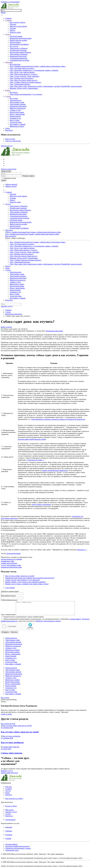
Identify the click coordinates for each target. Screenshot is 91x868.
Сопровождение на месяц (19, 60)
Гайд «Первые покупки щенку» (22, 78)
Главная (8, 18)
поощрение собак (7, 561)
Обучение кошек (16, 36)
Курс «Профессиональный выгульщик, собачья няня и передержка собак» (38, 66)
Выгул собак (14, 120)
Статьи (8, 96)
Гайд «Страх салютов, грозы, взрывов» (25, 76)
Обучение (9, 62)
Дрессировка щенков (18, 104)
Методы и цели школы (18, 26)
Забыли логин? (11, 186)
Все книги (14, 92)
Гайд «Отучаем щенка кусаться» (22, 68)
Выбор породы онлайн (18, 40)
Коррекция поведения (18, 56)
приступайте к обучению (41, 504)
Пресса (12, 30)
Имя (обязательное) (8, 596)
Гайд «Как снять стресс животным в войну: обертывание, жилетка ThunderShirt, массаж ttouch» (46, 86)
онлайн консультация (9, 563)
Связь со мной (6, 714)
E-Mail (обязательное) (9, 600)
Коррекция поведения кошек (21, 38)
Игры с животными (17, 114)
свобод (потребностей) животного (55, 470)
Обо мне (13, 24)
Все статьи (14, 98)
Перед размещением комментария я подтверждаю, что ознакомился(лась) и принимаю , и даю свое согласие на (45, 620)
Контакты (9, 130)
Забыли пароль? (11, 184)
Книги (7, 90)
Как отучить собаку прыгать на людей (19, 576)
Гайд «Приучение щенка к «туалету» (24, 74)
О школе (8, 20)
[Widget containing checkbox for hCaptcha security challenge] (17, 626)
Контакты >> (82, 550)
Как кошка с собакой (17, 124)
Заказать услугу (7, 146)
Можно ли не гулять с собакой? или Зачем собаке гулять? (27, 584)
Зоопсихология (15, 100)
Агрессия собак (16, 122)
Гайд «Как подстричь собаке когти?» (24, 80)
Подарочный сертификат (19, 44)
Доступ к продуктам (13, 141)
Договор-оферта (11, 844)
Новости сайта (15, 32)
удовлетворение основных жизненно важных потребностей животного (58, 419)
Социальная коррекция (18, 58)
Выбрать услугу (7, 771)
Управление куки (12, 850)
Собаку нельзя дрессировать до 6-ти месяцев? (22, 580)
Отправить (5, 632)
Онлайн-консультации (18, 50)
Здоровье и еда (15, 118)
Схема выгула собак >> (36, 460)
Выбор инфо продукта (9, 773)
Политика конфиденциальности (17, 846)
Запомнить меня (10, 178)
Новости (8, 795)
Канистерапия (15, 42)
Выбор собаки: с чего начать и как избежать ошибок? (25, 582)
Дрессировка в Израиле (19, 54)
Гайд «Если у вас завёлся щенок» (22, 72)
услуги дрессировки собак (11, 565)
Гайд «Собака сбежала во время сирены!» (25, 82)
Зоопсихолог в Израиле (19, 48)
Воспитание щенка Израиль (20, 52)
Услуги (8, 34)
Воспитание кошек (17, 112)
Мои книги (9, 810)
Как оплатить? (10, 236)
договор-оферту (75, 619)
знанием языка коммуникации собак (32, 439)
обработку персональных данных (48, 621)
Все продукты (15, 64)
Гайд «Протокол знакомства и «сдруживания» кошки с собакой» (34, 70)
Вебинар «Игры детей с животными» (24, 88)
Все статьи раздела (8, 724)
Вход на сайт (10, 139)
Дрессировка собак (17, 102)
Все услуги (14, 46)
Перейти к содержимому (10, 2)
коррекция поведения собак (11, 567)
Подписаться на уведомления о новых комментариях (24, 617)
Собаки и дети (15, 110)
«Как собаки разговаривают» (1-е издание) (26, 94)
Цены (7, 128)
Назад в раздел (6, 327)
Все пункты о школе (17, 22)
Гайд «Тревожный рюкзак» (20, 84)
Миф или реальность (18, 108)
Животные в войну (17, 126)
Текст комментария (8, 614)
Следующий (10, 588)
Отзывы (13, 28)
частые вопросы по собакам (11, 559)
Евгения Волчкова (14, 553)
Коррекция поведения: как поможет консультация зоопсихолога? (29, 578)
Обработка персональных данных (18, 848)
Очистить (14, 632)
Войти (4, 180)
